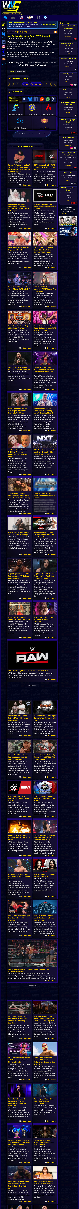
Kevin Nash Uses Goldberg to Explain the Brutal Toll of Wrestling (19, 918)
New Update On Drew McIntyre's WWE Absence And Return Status (45, 289)
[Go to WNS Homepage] (12, 6)
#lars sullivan (36, 84)
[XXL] (29, 32)
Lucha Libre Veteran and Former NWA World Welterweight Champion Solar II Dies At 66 (45, 1061)
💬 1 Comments (25, 267)
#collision (68, 97)
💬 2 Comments (25, 816)
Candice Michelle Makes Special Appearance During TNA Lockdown (44, 1143)
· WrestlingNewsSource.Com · (12, 13)
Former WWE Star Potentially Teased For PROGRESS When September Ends (45, 757)
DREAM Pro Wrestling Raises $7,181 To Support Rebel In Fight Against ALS (19, 1060)
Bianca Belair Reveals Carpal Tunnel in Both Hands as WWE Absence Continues (45, 328)
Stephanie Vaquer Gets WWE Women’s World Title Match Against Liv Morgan (44, 576)
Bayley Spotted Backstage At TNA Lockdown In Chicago (18, 534)
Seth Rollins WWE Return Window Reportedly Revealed (19, 368)
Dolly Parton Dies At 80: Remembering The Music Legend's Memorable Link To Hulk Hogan (18, 207)
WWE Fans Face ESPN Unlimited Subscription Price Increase (18, 798)
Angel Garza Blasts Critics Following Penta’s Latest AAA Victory (19, 837)
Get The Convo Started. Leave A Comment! (32, 134)
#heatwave (68, 66)
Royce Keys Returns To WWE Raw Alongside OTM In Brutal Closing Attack (19, 576)
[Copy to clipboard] (24, 99)
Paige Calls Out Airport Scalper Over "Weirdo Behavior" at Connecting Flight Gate (17, 1102)
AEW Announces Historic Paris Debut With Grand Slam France (44, 798)
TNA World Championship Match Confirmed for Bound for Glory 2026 (44, 918)
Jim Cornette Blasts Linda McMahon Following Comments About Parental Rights (17, 453)
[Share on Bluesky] (30, 99)
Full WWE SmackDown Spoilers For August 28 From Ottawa (44, 496)
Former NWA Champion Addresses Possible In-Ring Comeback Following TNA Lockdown (44, 370)
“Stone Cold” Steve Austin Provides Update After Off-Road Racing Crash (18, 757)
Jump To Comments (16, 114)
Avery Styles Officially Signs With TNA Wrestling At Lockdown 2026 (44, 1101)
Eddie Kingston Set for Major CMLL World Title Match (18, 327)
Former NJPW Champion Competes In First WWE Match (19, 618)
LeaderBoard (44, 128)
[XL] (25, 32)
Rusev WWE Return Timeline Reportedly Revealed (18, 249)
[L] (23, 32)
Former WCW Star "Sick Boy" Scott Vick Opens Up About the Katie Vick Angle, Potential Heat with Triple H (19, 168)
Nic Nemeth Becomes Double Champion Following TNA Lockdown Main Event (28, 970)
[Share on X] (53, 99)
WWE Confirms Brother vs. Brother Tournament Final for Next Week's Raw (44, 535)
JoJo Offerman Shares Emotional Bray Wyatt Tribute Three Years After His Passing (19, 496)
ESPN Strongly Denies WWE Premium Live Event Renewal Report (44, 167)
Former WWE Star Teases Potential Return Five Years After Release (18, 718)
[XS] (16, 32)
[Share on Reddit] (42, 99)
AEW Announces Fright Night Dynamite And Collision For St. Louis (45, 718)
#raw (68, 53)
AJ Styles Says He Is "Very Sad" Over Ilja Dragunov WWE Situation (19, 877)
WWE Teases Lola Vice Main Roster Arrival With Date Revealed (44, 619)
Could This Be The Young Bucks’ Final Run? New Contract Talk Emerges (43, 250)
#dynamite (68, 82)
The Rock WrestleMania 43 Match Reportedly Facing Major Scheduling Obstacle (44, 411)
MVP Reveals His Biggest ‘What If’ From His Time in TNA (19, 288)
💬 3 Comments (25, 474)
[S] (19, 32)
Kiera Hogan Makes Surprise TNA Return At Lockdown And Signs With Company (19, 1143)
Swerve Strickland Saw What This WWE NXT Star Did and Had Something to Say (44, 837)
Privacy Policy (69, 214)
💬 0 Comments (25, 185)
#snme (68, 112)
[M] (21, 32)
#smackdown (68, 36)
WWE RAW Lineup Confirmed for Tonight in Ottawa (44, 875)
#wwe (25, 84)
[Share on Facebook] (36, 99)
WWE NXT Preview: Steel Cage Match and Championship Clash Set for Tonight (45, 452)
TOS (63, 214)
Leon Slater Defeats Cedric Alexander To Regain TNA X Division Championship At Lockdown (18, 1020)
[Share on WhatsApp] (47, 99)
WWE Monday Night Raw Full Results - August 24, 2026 (28, 671)
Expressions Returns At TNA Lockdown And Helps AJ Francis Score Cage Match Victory (18, 1185)
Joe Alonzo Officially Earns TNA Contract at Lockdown (44, 1183)
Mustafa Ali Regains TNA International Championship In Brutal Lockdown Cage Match (45, 1019)
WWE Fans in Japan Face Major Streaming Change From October (45, 206)
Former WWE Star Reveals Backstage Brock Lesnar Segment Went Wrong (17, 411)
